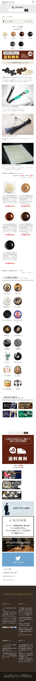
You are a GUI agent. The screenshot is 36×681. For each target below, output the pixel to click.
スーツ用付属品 (7, 389)
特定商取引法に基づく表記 (10, 572)
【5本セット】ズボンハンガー (10, 135)
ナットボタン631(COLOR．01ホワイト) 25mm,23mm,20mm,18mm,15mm (10, 197)
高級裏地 (7, 348)
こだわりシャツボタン (18, 321)
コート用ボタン (18, 335)
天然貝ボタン (7, 306)
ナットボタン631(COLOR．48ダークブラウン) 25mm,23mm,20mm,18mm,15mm (25, 225)
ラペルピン (7, 362)
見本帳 (18, 389)
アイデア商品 (7, 375)
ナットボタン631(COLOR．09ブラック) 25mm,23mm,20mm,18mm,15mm (10, 254)
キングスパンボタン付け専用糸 (10, 106)
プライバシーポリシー (9, 579)
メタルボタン (7, 293)
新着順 (31, 175)
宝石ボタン (7, 335)
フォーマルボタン (7, 320)
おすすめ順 (21, 175)
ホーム (3, 16)
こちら (24, 634)
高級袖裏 (17, 348)
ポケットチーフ (18, 362)
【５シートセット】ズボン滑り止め (11, 165)
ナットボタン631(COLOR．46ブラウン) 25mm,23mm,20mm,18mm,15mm (10, 225)
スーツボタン (17, 306)
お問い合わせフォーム (9, 576)
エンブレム (18, 375)
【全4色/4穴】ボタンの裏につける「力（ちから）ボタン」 (17, 77)
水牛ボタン (18, 293)
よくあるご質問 (7, 569)
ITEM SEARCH (19, 7)
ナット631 (9, 16)
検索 (26, 10)
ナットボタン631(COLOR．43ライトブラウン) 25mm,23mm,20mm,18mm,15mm (25, 197)
